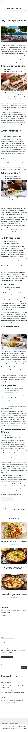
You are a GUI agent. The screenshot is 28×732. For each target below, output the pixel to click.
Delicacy (14, 18)
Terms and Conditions (13, 723)
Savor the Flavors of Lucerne (7, 497)
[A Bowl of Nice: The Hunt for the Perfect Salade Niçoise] (14, 530)
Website (3, 642)
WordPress (12, 728)
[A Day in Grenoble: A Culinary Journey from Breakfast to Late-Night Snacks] (14, 556)
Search (2, 664)
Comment (4, 615)
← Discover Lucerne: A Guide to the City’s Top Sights (13, 507)
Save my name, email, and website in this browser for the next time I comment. (14, 651)
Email (3, 637)
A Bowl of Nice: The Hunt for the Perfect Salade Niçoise (14, 542)
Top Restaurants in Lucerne (7, 499)
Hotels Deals (14, 8)
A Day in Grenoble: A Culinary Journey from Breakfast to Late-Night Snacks (14, 567)
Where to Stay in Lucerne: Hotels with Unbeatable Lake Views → (16, 510)
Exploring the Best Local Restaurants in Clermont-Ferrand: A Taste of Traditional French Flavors (14, 594)
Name (3, 632)
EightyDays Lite (22, 728)
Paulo (10, 24)
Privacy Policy (4, 723)
